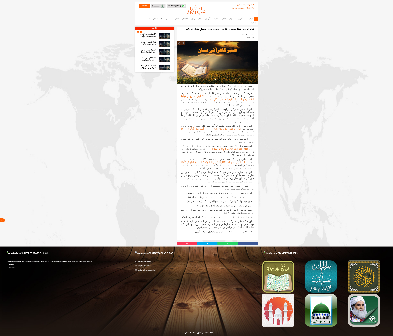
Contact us (12, 268)
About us (11, 264)
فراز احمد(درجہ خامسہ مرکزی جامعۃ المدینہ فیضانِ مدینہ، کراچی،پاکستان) (148, 51)
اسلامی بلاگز (176, 19)
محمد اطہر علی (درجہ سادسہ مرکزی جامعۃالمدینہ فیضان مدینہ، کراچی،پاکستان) (149, 60)
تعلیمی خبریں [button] (208, 19)
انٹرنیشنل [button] (224, 19)
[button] (138, 32)
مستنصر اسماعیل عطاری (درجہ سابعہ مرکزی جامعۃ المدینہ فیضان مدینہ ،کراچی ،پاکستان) (148, 44)
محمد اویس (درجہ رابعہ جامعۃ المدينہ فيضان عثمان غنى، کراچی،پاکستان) (148, 35)
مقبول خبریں (155, 28)
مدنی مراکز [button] (216, 19)
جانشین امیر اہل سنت (239, 19)
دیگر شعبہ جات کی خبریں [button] (196, 19)
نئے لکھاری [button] (168, 19)
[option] (154, 36)
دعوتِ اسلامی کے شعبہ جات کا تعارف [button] (154, 19)
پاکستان (230, 19)
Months (144, 5)
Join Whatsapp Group (174, 6)
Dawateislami (156, 6)
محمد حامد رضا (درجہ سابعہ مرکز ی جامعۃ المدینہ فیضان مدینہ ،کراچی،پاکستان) (148, 66)
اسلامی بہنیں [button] (185, 19)
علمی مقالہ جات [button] (253, 23)
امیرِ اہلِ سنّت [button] (250, 19)
